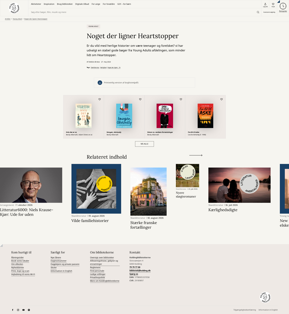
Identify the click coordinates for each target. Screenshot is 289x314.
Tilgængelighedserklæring (244, 310)
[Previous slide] (195, 159)
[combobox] (144, 12)
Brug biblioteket (65, 4)
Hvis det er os (71, 132)
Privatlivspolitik (97, 277)
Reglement (95, 267)
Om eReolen (17, 264)
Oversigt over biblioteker (102, 257)
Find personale (97, 270)
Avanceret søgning (269, 12)
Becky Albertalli (112, 135)
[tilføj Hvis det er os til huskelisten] (99, 99)
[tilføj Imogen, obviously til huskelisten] (140, 99)
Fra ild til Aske (193, 132)
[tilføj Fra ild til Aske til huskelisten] (221, 99)
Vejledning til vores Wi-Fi (23, 274)
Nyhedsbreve (17, 267)
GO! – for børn (124, 4)
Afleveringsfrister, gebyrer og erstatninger (104, 262)
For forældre (109, 4)
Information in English (61, 271)
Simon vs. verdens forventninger (160, 132)
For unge (96, 4)
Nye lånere (56, 257)
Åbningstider (17, 257)
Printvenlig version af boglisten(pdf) (121, 82)
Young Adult (17, 19)
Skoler (54, 267)
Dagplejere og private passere (65, 264)
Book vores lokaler (20, 260)
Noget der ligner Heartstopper (35, 19)
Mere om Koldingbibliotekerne (104, 280)
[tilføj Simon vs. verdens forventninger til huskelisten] (181, 99)
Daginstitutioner (58, 260)
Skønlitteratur (95, 68)
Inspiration (49, 4)
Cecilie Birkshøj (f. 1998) (197, 135)
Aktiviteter (36, 4)
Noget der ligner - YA (113, 68)
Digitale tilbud (82, 4)
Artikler (7, 19)
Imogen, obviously (114, 132)
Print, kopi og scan (20, 271)
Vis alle (144, 144)
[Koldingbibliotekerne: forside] (14, 8)
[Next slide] (195, 156)
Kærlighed (103, 68)
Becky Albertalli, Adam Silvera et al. (79, 135)
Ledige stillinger (97, 274)
